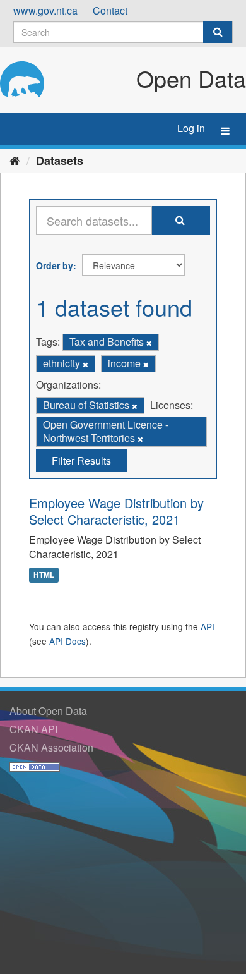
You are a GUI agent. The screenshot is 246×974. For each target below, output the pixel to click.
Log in (191, 128)
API (207, 626)
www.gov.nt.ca (45, 10)
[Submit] (217, 32)
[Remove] (149, 343)
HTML (43, 574)
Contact (110, 10)
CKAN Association (51, 747)
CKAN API (33, 729)
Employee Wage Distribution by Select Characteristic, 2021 (116, 511)
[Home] (14, 160)
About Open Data (48, 710)
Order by (54, 265)
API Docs (67, 641)
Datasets (59, 160)
